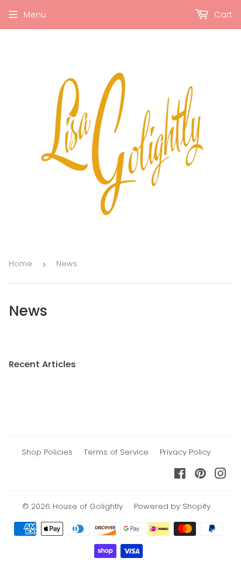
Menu (34, 14)
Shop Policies (47, 452)
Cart (222, 14)
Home (20, 263)
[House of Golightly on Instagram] (220, 475)
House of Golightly (88, 506)
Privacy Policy (185, 452)
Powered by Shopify (172, 506)
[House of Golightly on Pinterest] (200, 475)
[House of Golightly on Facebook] (180, 475)
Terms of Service (116, 452)
